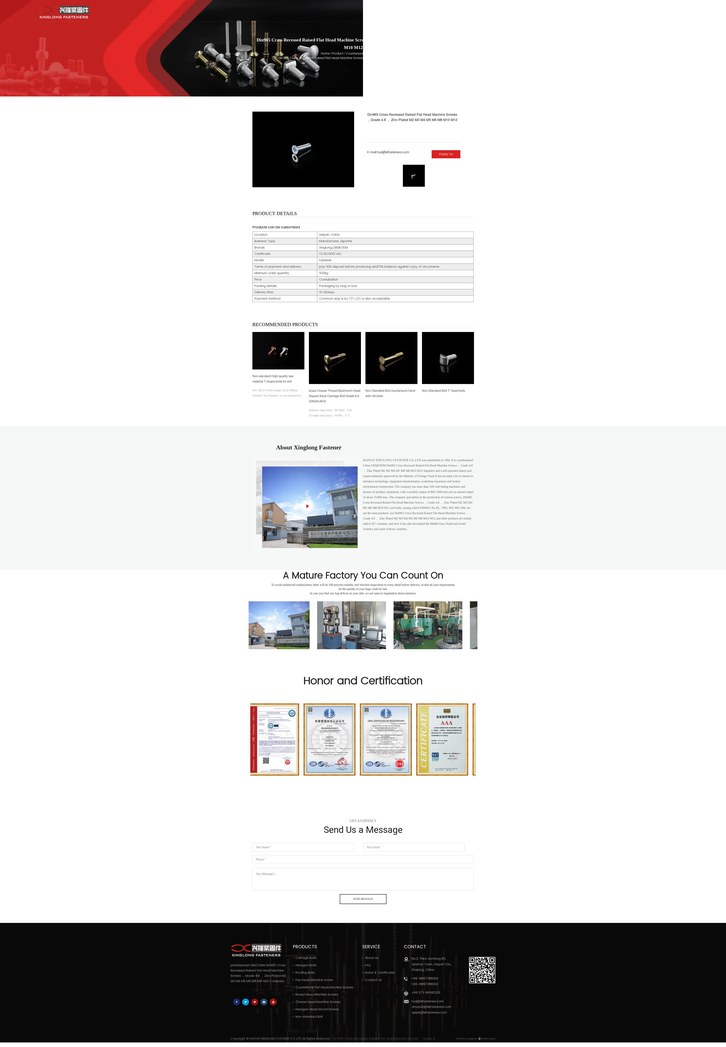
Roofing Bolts (305, 973)
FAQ (368, 965)
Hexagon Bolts (306, 965)
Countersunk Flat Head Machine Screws (374, 53)
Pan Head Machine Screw (314, 980)
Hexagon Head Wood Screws (317, 1009)
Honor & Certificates (380, 973)
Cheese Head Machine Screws (318, 1002)
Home (495, 14)
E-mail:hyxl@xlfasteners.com (388, 152)
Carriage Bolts (306, 958)
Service (578, 14)
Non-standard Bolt (309, 1017)
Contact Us (631, 14)
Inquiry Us (446, 154)
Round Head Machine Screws (317, 995)
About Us (521, 14)
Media (603, 14)
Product (550, 14)
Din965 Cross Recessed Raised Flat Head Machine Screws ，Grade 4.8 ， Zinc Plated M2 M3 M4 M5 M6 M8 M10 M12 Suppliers (385, 1038)
